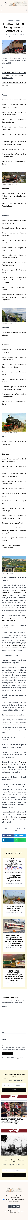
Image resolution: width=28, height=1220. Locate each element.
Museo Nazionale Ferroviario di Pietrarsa (14, 592)
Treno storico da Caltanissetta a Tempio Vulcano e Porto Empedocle (14, 297)
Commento (5, 1006)
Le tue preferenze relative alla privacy (14, 1199)
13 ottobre (5, 189)
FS (24, 828)
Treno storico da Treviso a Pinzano (14, 100)
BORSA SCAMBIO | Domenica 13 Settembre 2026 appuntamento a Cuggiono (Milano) (14, 878)
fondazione (20, 828)
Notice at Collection (14, 1201)
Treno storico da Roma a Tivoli (12, 523)
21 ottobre (5, 345)
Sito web (4, 1039)
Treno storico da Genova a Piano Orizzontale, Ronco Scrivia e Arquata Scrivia (14, 75)
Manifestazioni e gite (14, 20)
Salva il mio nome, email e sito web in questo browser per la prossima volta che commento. (13, 1048)
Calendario (10, 828)
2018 (6, 828)
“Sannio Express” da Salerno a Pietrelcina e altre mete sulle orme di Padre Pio (14, 530)
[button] (1, 10)
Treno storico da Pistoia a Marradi (13, 488)
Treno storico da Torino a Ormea (13, 149)
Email (3, 1032)
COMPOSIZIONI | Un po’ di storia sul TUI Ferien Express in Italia (14, 908)
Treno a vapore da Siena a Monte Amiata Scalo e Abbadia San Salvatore (14, 196)
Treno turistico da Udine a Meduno (14, 228)
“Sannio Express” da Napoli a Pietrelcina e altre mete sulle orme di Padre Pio (14, 279)
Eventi (15, 828)
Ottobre (15, 830)
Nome (4, 1026)
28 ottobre (5, 454)
